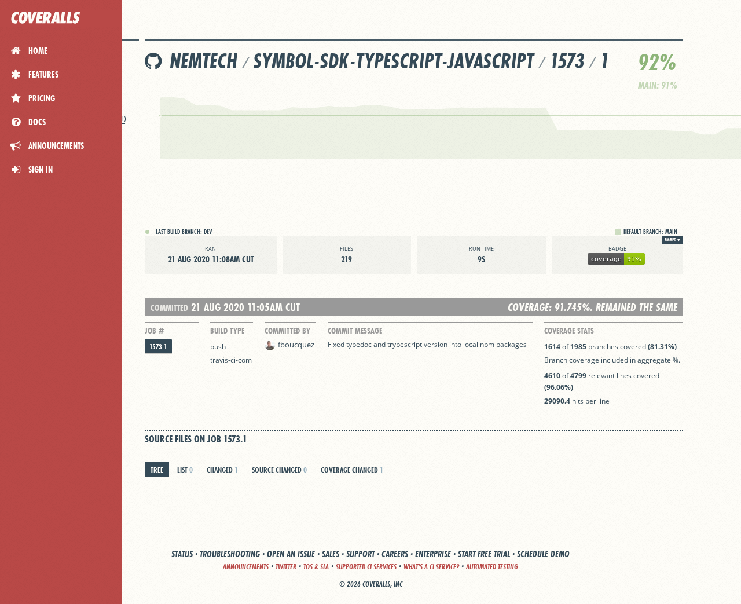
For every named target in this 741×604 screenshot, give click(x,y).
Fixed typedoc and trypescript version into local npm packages (427, 344)
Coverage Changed (352, 469)
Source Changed (279, 469)
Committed (169, 308)
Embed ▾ (672, 239)
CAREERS (394, 554)
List (185, 469)
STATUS (182, 554)
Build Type (227, 330)
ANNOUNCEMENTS (246, 567)
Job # (154, 330)
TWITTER (286, 567)
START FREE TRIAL (484, 554)
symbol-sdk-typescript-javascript (393, 61)
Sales (330, 554)
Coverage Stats (569, 330)
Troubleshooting (230, 554)
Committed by (287, 330)
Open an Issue (291, 554)
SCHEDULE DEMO (543, 554)
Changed (222, 469)
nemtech (203, 61)
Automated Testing (492, 567)
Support (360, 554)
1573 (566, 61)
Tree (157, 469)
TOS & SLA (316, 567)
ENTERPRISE (433, 554)
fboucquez (296, 344)
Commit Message (355, 330)
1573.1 (158, 347)
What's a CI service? (431, 567)
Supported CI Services (366, 567)
